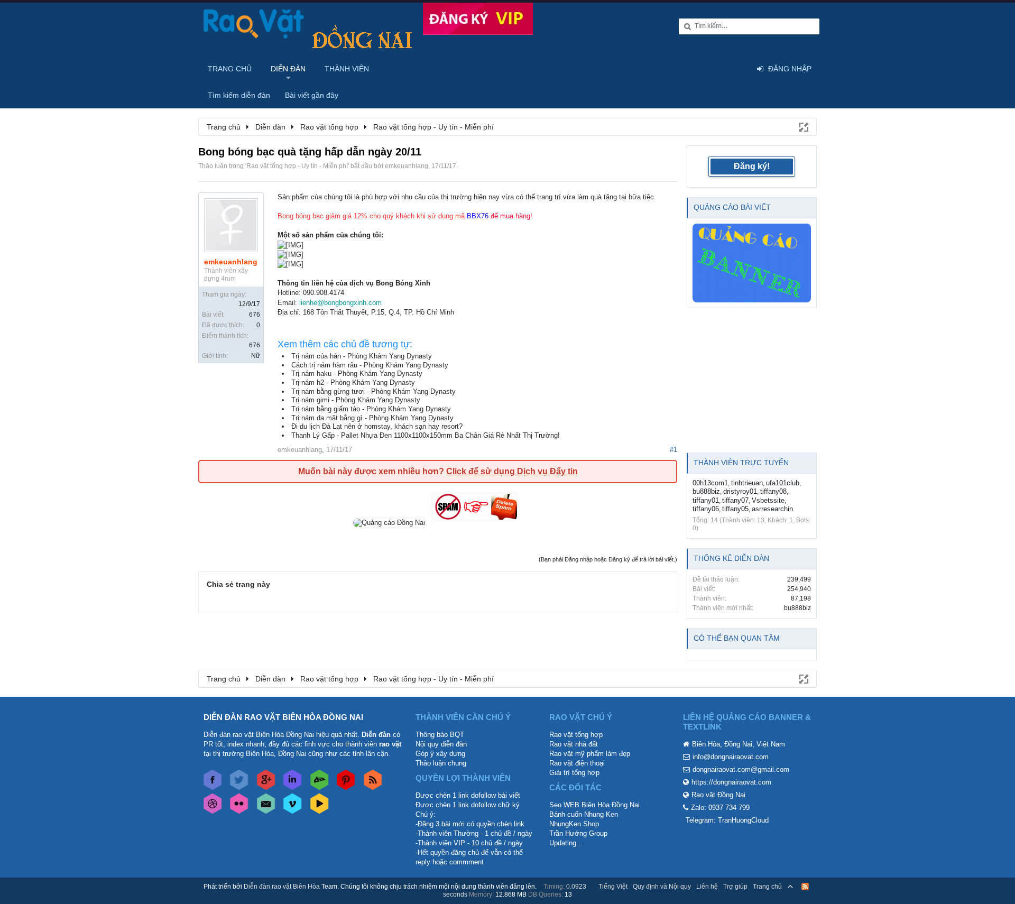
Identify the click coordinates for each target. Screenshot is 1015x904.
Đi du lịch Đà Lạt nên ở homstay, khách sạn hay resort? (377, 426)
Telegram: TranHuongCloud (727, 820)
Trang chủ (230, 68)
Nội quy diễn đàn (441, 744)
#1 (673, 450)
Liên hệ (707, 886)
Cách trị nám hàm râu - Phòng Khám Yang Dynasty (369, 365)
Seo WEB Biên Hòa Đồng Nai (594, 805)
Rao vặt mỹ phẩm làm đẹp (589, 754)
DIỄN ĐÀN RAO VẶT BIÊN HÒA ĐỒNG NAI (283, 717)
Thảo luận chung (441, 763)
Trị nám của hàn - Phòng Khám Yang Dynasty (361, 356)
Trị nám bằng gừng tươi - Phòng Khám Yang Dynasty (373, 391)
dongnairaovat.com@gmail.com (741, 769)
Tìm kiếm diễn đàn (239, 95)
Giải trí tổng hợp (574, 773)
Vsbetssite (768, 500)
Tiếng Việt (613, 886)
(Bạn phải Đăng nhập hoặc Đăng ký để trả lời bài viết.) (608, 559)
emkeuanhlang (406, 166)
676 (254, 314)
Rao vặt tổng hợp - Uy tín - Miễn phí (297, 166)
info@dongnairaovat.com (731, 757)
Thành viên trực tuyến (741, 462)
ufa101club (782, 483)
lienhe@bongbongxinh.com (340, 303)
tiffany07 (735, 500)
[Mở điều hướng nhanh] (803, 126)
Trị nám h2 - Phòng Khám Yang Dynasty (353, 382)
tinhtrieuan (747, 483)
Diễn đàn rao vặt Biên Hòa (282, 886)
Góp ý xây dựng (440, 754)
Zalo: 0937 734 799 (720, 807)
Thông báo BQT (440, 735)
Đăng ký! (752, 166)
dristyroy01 (740, 491)
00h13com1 (710, 483)
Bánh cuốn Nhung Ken (583, 814)
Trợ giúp (735, 886)
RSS (805, 886)
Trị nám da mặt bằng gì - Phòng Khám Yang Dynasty (372, 418)
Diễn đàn (288, 68)
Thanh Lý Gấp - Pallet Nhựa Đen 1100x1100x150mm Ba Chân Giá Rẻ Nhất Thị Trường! (425, 435)
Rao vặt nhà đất (573, 744)
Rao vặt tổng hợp (576, 735)
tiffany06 (706, 509)
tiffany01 (706, 500)
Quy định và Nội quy (662, 886)
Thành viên (347, 68)
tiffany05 (735, 509)
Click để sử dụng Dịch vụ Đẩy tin (512, 471)
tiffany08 (773, 491)
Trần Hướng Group (578, 833)
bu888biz (706, 491)
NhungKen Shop (574, 824)
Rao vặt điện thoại (577, 763)
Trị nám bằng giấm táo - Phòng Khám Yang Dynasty (371, 409)
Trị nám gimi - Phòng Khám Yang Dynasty (355, 400)
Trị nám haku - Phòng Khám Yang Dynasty (356, 373)
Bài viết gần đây (311, 95)
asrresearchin (772, 509)
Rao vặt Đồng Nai (718, 795)
